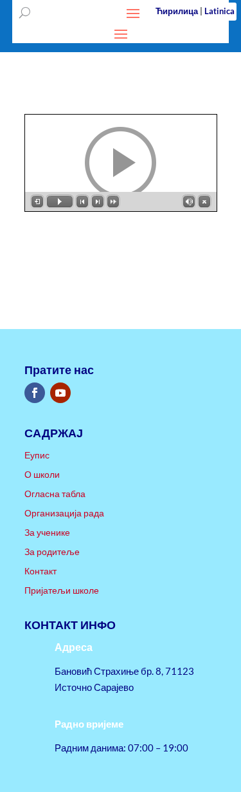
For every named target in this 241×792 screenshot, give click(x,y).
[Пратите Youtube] (60, 392)
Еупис (36, 455)
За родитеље (52, 552)
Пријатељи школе (61, 591)
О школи (42, 475)
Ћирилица (177, 11)
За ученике (47, 533)
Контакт (40, 571)
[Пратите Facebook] (34, 392)
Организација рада (64, 513)
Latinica (219, 11)
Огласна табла (54, 494)
